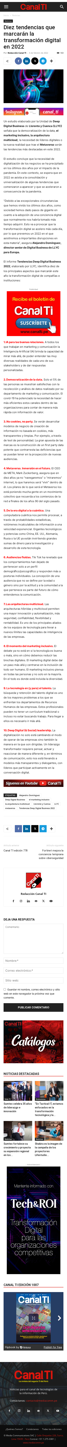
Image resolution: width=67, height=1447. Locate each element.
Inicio (6, 15)
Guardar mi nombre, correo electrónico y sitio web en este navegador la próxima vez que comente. (32, 993)
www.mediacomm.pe (33, 1442)
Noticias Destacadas (21, 1074)
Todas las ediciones (52, 1429)
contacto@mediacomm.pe (41, 1400)
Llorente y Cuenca (42, 803)
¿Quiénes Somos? (14, 1429)
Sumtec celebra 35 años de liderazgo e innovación (18, 1107)
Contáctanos (32, 1429)
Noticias (16, 15)
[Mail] (37, 901)
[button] (6, 7)
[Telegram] (43, 61)
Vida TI (8, 1099)
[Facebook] (18, 61)
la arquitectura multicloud (17, 803)
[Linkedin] (26, 61)
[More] (51, 61)
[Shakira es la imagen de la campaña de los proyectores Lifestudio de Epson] (49, 1131)
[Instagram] (22, 901)
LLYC (56, 803)
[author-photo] (33, 888)
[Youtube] (52, 901)
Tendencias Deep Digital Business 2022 (37, 808)
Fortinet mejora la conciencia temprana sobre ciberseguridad (51, 854)
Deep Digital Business (15, 799)
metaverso (10, 808)
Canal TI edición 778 (16, 850)
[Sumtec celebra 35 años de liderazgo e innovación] (18, 1091)
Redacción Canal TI (17, 52)
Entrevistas (41, 1099)
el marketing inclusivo (39, 799)
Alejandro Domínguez (29, 795)
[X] (34, 61)
